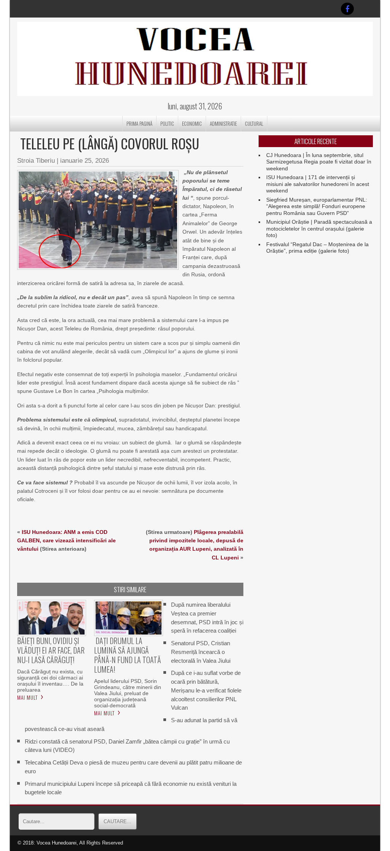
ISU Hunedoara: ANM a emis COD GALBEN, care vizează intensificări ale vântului (66, 540)
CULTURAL (254, 123)
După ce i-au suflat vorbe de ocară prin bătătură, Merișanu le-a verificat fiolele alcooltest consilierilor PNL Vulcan (206, 690)
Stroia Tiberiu (36, 160)
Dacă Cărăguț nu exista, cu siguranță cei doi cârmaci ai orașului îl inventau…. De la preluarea (50, 680)
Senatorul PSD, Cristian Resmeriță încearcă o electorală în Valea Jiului (200, 652)
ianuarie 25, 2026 (84, 160)
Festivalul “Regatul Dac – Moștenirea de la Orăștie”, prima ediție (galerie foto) (317, 247)
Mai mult (27, 697)
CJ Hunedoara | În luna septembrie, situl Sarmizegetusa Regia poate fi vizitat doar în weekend (318, 161)
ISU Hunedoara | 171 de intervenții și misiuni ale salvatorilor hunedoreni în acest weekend (317, 184)
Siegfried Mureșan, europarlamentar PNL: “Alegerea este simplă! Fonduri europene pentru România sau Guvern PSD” (316, 206)
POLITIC (167, 123)
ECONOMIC (192, 123)
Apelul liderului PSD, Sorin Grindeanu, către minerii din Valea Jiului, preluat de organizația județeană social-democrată (127, 693)
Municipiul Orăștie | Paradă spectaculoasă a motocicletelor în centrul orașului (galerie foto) (319, 228)
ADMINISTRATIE (223, 123)
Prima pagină (139, 123)
